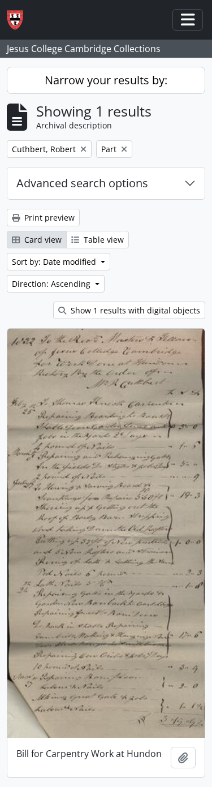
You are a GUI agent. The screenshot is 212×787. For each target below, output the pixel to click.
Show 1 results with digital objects (134, 310)
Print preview (48, 217)
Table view (102, 239)
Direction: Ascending (52, 283)
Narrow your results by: (106, 80)
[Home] (19, 20)
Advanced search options (82, 183)
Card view (42, 239)
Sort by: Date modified (55, 261)
